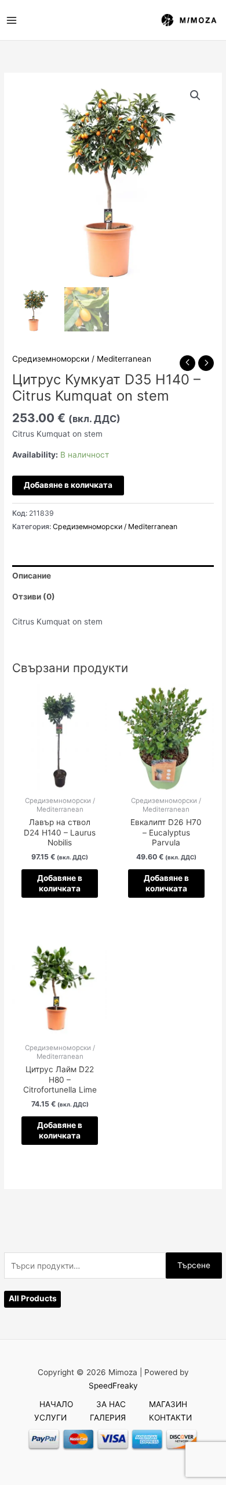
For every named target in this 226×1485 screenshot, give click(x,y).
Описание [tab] (31, 575)
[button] (195, 95)
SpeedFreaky (113, 1385)
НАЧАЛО (56, 1404)
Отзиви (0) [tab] (33, 596)
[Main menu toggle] (11, 20)
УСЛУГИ (50, 1417)
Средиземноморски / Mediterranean (81, 358)
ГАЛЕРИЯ (108, 1417)
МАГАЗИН (168, 1404)
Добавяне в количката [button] (59, 883)
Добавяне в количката (68, 485)
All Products (33, 1298)
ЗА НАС (111, 1404)
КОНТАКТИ (170, 1417)
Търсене (193, 1265)
